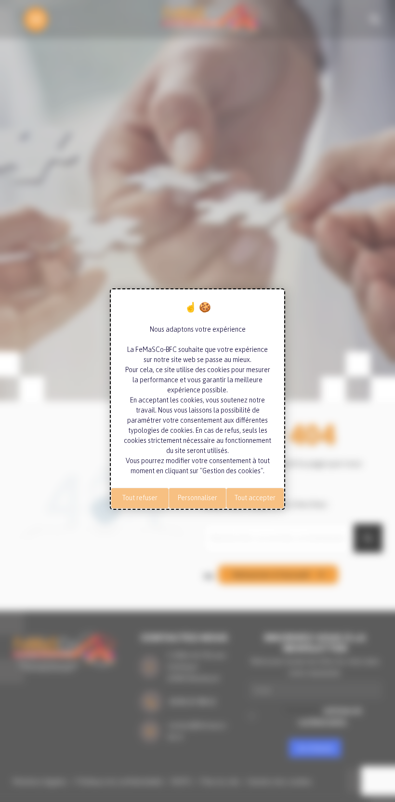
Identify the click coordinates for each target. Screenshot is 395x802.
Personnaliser (197, 498)
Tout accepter (255, 498)
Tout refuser (140, 498)
